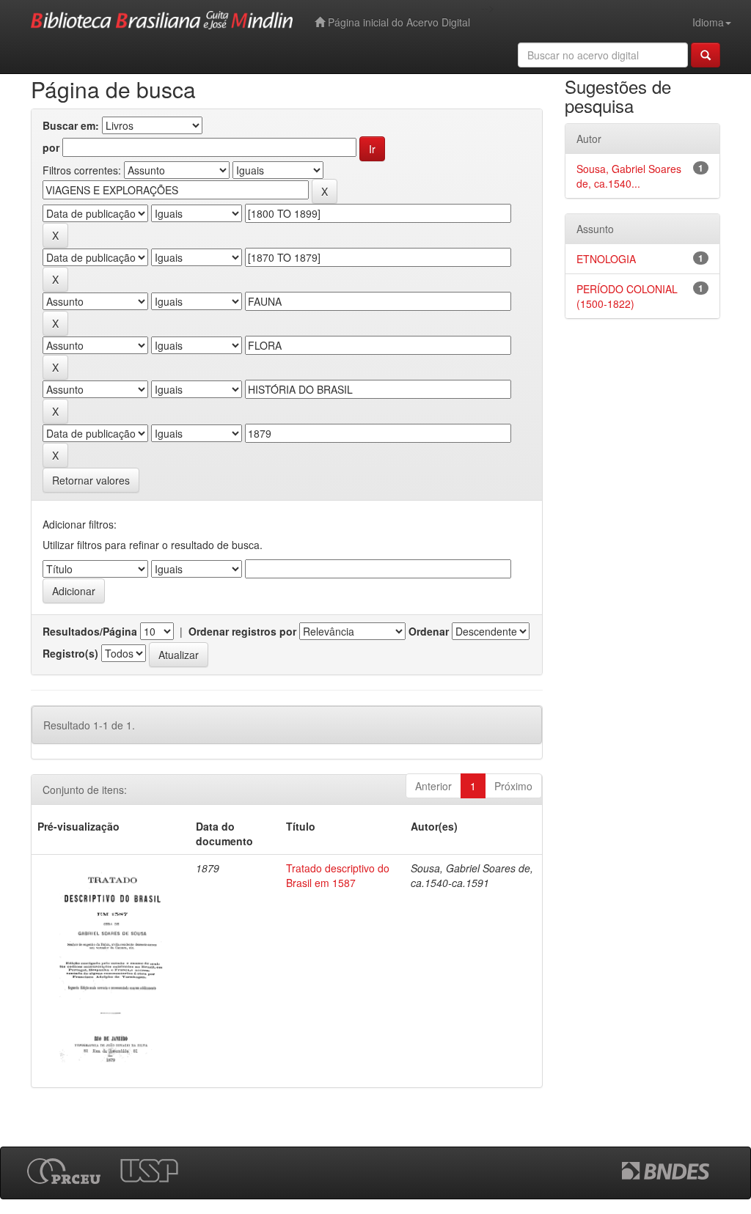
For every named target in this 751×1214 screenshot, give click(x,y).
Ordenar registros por (242, 631)
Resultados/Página (90, 631)
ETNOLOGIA (606, 258)
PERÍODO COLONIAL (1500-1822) (627, 296)
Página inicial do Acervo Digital (397, 22)
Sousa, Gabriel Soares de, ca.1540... (628, 176)
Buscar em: (71, 125)
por (51, 147)
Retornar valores (91, 480)
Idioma (708, 22)
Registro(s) (70, 653)
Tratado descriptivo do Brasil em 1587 (337, 875)
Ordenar (429, 631)
